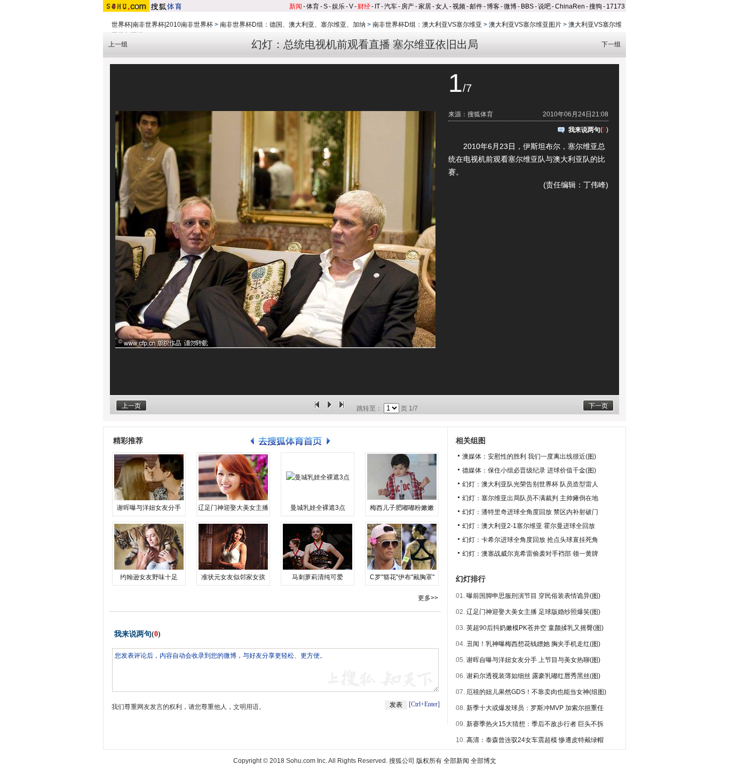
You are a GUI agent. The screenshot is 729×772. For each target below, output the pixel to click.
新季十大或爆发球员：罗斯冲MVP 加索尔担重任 (535, 708)
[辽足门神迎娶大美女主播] (233, 477)
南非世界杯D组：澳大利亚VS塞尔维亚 (427, 24)
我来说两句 (584, 129)
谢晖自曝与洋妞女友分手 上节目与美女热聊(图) (533, 660)
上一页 (131, 405)
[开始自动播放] (329, 408)
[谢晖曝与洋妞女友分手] (149, 477)
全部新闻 (456, 761)
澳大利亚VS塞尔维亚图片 (525, 24)
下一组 (611, 44)
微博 (510, 6)
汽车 (390, 6)
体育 (312, 6)
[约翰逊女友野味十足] (149, 546)
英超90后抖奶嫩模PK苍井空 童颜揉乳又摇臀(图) (535, 628)
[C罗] (402, 546)
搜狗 (595, 6)
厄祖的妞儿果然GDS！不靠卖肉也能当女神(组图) (536, 692)
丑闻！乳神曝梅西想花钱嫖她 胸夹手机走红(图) (533, 644)
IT (377, 6)
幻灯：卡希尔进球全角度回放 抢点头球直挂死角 (530, 539)
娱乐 (338, 6)
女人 (441, 6)
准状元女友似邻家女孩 (233, 577)
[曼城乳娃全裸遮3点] (317, 477)
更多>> (428, 598)
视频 (459, 6)
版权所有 (429, 761)
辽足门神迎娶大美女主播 (233, 507)
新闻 (295, 6)
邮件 (476, 6)
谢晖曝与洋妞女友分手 (149, 507)
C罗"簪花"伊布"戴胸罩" (402, 577)
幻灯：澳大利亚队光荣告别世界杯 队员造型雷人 (530, 484)
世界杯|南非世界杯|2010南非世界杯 (162, 24)
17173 (615, 6)
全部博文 (483, 761)
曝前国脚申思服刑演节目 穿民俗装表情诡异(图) (533, 596)
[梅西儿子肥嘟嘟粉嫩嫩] (402, 477)
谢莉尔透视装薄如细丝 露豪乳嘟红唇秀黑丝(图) (533, 676)
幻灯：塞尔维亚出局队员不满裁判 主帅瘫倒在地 (530, 498)
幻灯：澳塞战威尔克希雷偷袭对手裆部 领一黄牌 (530, 553)
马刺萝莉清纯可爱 (317, 577)
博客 (493, 6)
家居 (424, 6)
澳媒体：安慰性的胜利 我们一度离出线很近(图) (529, 456)
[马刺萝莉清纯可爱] (317, 546)
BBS (527, 6)
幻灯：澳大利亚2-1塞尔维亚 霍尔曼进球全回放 (528, 526)
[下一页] (341, 408)
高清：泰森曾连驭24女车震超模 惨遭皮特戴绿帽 (535, 740)
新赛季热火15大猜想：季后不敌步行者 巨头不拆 (535, 724)
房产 (407, 6)
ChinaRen (570, 6)
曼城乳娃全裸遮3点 (317, 507)
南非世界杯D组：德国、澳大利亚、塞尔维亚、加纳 (293, 24)
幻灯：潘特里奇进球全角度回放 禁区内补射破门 (530, 512)
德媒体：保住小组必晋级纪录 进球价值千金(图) (529, 470)
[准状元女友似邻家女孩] (233, 546)
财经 (364, 6)
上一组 (118, 44)
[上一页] (317, 408)
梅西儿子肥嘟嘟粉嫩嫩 (402, 507)
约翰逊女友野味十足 (149, 577)
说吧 (544, 6)
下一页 (598, 405)
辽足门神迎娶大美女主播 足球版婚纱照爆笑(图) (533, 612)
